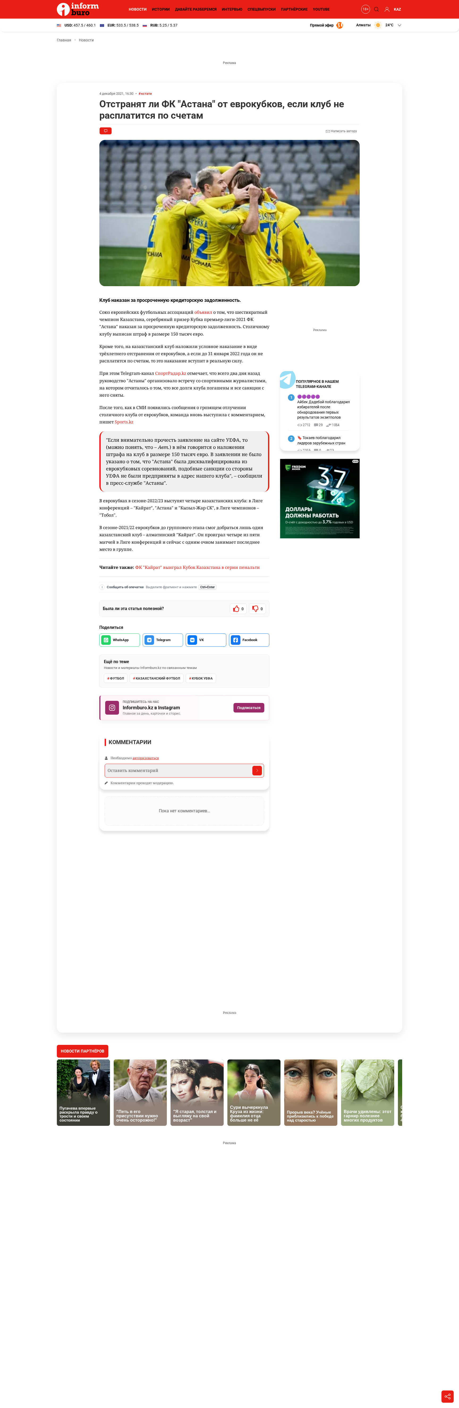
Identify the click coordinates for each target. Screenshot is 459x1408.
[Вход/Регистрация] (386, 9)
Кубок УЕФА (202, 678)
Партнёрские (294, 9)
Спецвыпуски (262, 9)
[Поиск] (375, 9)
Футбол (117, 678)
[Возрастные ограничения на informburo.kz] (365, 9)
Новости (138, 9)
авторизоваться (146, 757)
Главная (64, 40)
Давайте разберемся (195, 9)
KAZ (397, 9)
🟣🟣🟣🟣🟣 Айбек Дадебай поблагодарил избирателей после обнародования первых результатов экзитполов (323, 406)
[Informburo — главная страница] (79, 9)
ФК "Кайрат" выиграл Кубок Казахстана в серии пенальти (197, 567)
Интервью (232, 9)
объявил (203, 312)
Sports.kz (124, 422)
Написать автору (343, 131)
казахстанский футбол (158, 678)
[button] (379, 25)
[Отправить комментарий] (257, 770)
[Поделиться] (447, 1396)
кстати (146, 94)
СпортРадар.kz (170, 373)
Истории (161, 9)
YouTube (321, 9)
